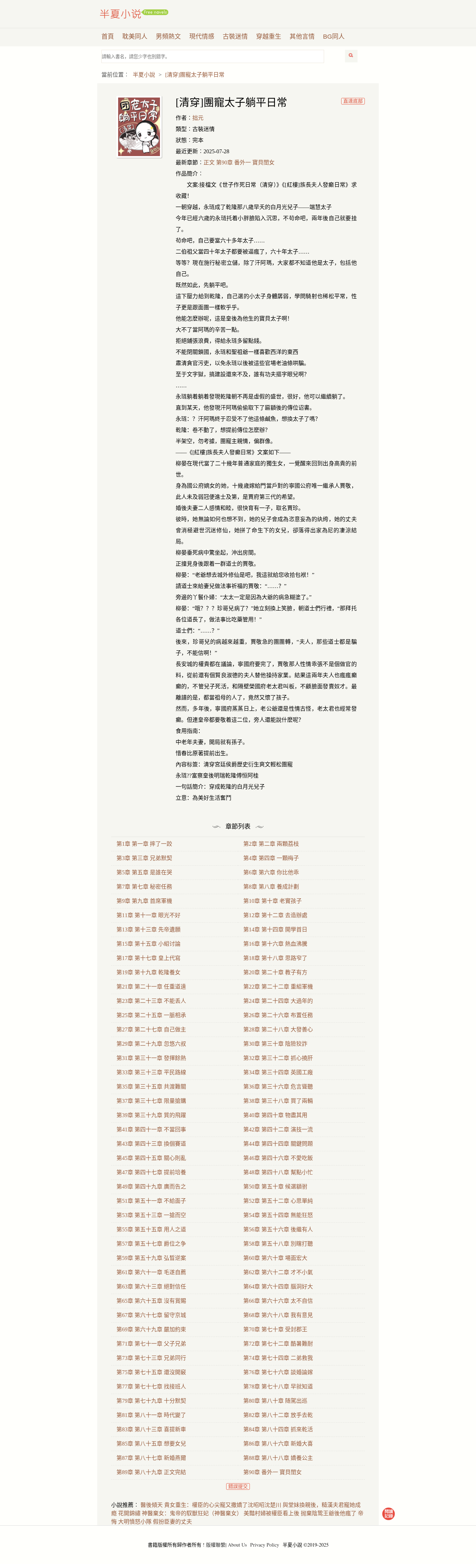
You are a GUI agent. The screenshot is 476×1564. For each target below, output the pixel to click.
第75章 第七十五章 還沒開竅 (151, 1372)
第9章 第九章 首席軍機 (144, 901)
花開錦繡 (129, 1513)
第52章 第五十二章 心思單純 (278, 1201)
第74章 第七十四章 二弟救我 (278, 1358)
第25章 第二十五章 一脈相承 (151, 1015)
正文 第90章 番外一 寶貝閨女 (239, 162)
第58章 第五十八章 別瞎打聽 (278, 1244)
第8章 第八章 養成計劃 (271, 887)
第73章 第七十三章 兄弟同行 (151, 1358)
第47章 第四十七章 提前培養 (151, 1172)
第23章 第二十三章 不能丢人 (151, 1001)
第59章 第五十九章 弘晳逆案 (151, 1258)
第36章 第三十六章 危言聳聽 (278, 1087)
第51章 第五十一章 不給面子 (151, 1201)
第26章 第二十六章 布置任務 (278, 1015)
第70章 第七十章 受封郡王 (275, 1329)
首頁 (107, 36)
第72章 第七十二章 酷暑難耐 (278, 1344)
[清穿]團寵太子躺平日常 (194, 75)
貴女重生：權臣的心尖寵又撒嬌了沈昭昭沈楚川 (222, 1505)
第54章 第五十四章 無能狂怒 (278, 1215)
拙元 (198, 118)
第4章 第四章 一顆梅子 (271, 858)
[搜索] (351, 56)
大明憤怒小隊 (135, 1522)
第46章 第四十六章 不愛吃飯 (278, 1158)
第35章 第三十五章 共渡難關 (151, 1087)
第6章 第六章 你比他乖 (271, 872)
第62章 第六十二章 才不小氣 (278, 1272)
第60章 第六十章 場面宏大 (275, 1258)
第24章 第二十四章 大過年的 (278, 1001)
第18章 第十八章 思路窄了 (275, 958)
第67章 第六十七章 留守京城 (151, 1315)
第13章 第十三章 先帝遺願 (148, 929)
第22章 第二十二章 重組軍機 (278, 987)
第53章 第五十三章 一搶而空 (151, 1215)
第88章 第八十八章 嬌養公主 (278, 1458)
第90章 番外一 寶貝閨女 (272, 1472)
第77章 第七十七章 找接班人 (151, 1386)
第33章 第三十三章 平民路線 (151, 1072)
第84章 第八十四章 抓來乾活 (278, 1429)
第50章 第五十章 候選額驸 (275, 1187)
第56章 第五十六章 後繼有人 (278, 1229)
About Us (237, 1544)
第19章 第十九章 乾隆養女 (148, 972)
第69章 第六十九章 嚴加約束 (151, 1329)
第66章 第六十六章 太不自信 (278, 1301)
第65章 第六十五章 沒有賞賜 (151, 1301)
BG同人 (334, 36)
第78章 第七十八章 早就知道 (278, 1386)
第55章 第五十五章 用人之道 (151, 1229)
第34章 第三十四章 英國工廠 (278, 1072)
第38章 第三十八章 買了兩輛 (278, 1101)
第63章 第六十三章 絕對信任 (151, 1287)
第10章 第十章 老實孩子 (272, 901)
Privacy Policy (264, 1544)
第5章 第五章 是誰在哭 (144, 872)
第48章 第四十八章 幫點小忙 (278, 1172)
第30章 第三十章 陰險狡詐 (275, 1044)
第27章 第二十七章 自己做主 (151, 1029)
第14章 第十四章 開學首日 (275, 929)
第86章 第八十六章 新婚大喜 (278, 1444)
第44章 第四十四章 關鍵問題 (278, 1144)
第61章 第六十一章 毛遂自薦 (151, 1272)
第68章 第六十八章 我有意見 (278, 1315)
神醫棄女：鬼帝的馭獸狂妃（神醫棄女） (192, 1513)
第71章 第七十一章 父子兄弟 (151, 1344)
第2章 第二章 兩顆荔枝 (271, 844)
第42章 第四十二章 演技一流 (278, 1129)
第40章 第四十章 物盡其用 (275, 1115)
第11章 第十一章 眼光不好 (148, 915)
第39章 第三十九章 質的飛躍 (151, 1115)
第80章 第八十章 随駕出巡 (275, 1401)
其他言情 (302, 36)
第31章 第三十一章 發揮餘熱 (151, 1058)
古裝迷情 (235, 36)
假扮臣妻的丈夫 (172, 1522)
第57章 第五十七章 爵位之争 (151, 1244)
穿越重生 (268, 36)
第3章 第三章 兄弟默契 (144, 858)
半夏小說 (134, 13)
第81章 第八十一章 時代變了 (151, 1415)
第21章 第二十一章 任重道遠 (151, 987)
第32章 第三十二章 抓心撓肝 (278, 1058)
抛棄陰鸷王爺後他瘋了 (328, 1513)
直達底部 (353, 101)
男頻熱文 (168, 36)
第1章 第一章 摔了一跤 (144, 844)
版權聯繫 (215, 1544)
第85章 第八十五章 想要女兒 (151, 1444)
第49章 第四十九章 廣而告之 (151, 1187)
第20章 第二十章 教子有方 (275, 972)
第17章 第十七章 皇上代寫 (148, 958)
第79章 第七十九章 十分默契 (151, 1401)
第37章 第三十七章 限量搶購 (151, 1101)
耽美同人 (134, 36)
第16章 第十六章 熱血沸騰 (275, 944)
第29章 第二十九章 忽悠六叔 (151, 1044)
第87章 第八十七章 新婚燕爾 (151, 1458)
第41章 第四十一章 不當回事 (151, 1129)
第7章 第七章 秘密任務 (144, 887)
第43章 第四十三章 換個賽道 (151, 1144)
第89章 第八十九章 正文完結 (151, 1472)
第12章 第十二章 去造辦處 (275, 915)
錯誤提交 (238, 1486)
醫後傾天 (151, 1505)
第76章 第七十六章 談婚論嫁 (278, 1372)
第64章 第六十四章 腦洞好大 (278, 1287)
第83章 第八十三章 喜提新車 (151, 1429)
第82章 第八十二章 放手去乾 (278, 1415)
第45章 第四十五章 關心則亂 (151, 1158)
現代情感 (201, 36)
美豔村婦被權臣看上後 (271, 1513)
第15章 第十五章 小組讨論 (148, 944)
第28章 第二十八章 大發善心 (278, 1029)
